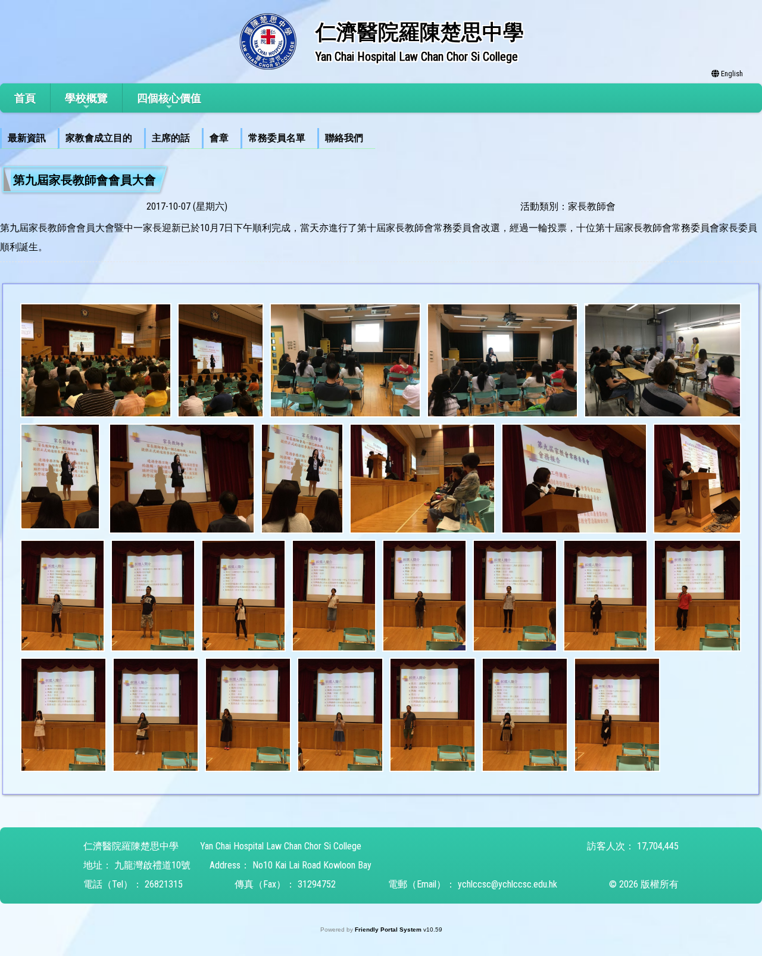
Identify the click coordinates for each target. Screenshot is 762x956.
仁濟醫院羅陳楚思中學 (131, 846)
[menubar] (187, 138)
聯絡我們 (344, 138)
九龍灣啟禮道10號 (152, 865)
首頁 (25, 98)
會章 (219, 138)
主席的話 (171, 138)
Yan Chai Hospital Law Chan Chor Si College (280, 846)
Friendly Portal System (389, 929)
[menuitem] (29, 138)
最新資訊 (27, 138)
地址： (97, 865)
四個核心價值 (169, 98)
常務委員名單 (276, 138)
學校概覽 (86, 98)
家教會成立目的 (98, 138)
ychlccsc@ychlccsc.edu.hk (507, 884)
